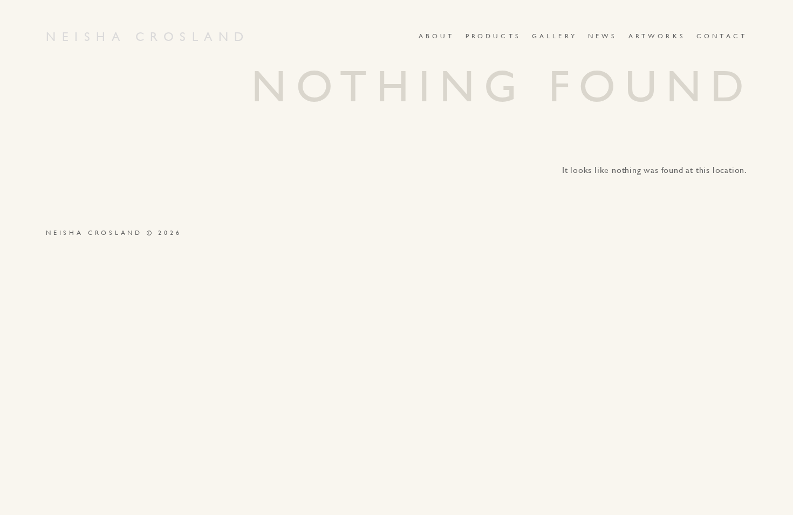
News (603, 36)
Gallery (554, 36)
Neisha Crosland (148, 37)
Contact (721, 36)
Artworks (657, 36)
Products (493, 36)
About (437, 36)
